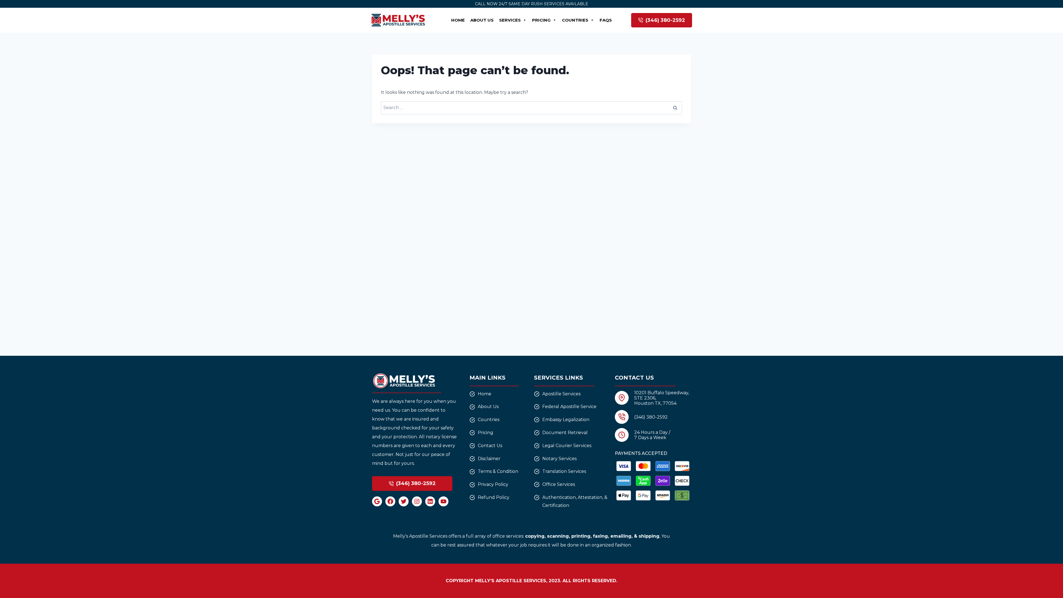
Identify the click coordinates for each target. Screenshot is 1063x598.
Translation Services (564, 471)
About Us (482, 20)
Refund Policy (493, 497)
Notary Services (559, 458)
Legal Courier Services (566, 445)
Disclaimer (489, 458)
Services (510, 20)
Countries (575, 20)
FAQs (606, 20)
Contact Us (490, 445)
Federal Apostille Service (569, 406)
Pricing (541, 20)
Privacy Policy (493, 484)
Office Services (558, 484)
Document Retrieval (565, 432)
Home (458, 20)
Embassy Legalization (565, 419)
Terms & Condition (498, 471)
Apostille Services (561, 393)
